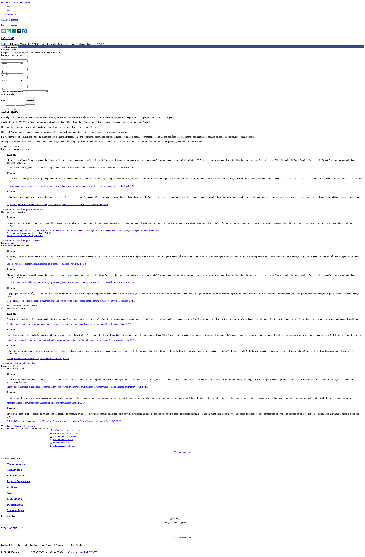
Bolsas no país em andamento (64, 436)
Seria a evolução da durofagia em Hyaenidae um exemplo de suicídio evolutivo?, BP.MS (47, 264)
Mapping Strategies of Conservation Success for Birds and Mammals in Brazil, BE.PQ (46, 403)
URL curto (6, 2)
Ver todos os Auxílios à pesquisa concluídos (20, 240)
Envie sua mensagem (10, 25)
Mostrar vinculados (182, 452)
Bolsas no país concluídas (63, 439)
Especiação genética (18, 481)
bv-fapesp (5, 44)
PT (8, 7)
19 (51, 443)
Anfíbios (12, 487)
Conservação (14, 469)
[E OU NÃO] (4, 58)
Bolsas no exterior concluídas (64, 443)
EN (8, 10)
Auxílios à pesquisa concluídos (65, 433)
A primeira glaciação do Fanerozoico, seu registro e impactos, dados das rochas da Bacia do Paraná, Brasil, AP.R (57, 204)
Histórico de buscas (21, 2)
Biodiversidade (15, 475)
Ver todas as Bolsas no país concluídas (18, 363)
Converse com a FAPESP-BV (82, 552)
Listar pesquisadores (11, 528)
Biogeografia (14, 498)
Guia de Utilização (9, 20)
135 (50, 446)
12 (51, 436)
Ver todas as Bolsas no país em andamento (20, 305)
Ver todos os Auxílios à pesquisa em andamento (22, 209)
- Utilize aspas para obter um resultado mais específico (30, 52)
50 (51, 439)
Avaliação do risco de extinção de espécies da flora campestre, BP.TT (38, 358)
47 (51, 433)
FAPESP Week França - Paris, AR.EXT (25, 235)
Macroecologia (15, 510)
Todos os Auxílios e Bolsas (64, 446)
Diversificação (15, 504)
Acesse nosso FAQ (9, 14)
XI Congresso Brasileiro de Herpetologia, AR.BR (29, 233)
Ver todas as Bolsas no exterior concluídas (20, 426)
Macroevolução (16, 463)
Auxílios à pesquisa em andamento (66, 430)
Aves (9, 492)
